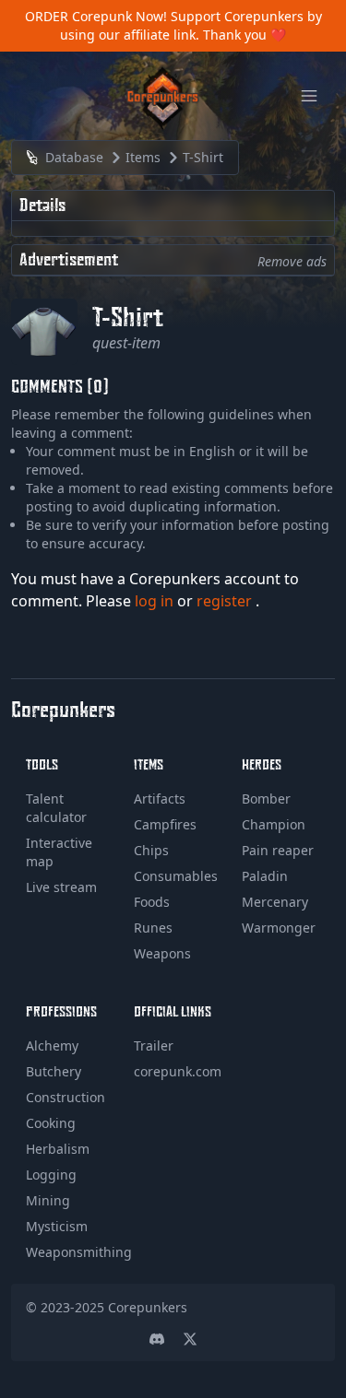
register (226, 601)
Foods (152, 901)
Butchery (53, 1071)
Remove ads (292, 261)
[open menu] (309, 96)
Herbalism (57, 1148)
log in (156, 601)
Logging (51, 1174)
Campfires (165, 824)
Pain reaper (278, 850)
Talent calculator (56, 808)
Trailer (153, 1045)
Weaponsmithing (79, 1252)
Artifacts (159, 798)
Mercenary (275, 901)
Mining (48, 1200)
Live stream (61, 887)
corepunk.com (177, 1071)
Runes (153, 927)
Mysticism (57, 1226)
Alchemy (52, 1045)
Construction (65, 1097)
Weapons (162, 953)
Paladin (265, 876)
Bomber (266, 798)
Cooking (51, 1123)
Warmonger (279, 927)
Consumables (176, 876)
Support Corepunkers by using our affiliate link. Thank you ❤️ (191, 25)
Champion (273, 824)
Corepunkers (147, 1307)
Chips (151, 850)
